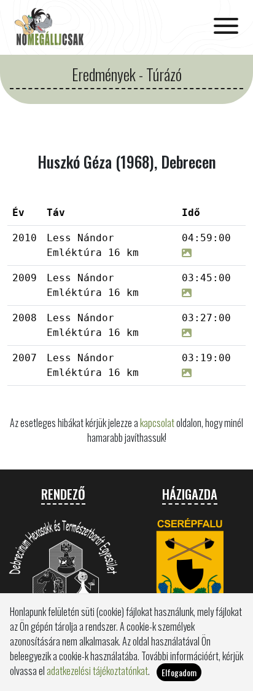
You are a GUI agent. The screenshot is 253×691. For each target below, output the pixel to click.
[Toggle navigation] (226, 27)
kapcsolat (157, 422)
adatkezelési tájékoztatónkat (97, 670)
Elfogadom (179, 672)
